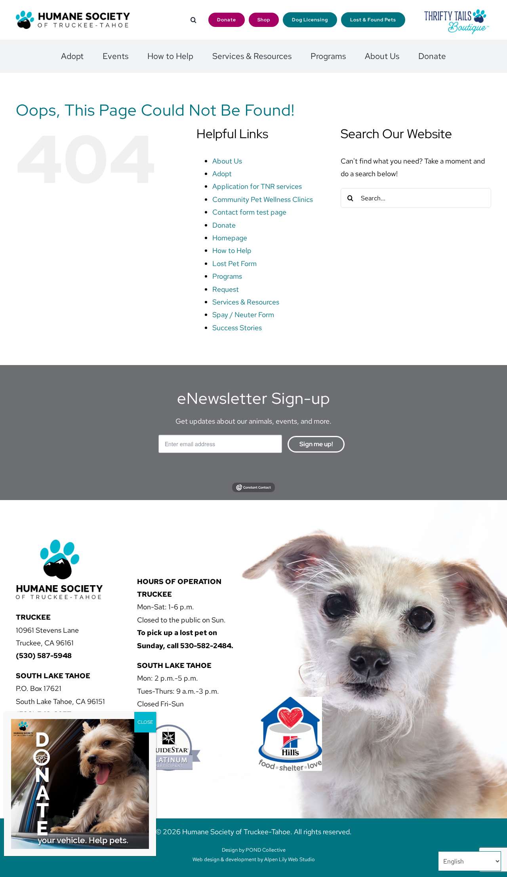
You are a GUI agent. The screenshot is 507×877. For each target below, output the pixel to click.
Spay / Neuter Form (243, 314)
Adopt (222, 173)
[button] (193, 20)
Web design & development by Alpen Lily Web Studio (254, 859)
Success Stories (237, 327)
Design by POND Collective (254, 850)
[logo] (73, 14)
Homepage (229, 237)
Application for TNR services (257, 186)
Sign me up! (316, 444)
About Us (227, 161)
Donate (224, 225)
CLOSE (145, 722)
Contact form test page (249, 212)
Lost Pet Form (234, 263)
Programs (227, 276)
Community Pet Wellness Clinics (262, 199)
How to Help (232, 250)
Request (225, 289)
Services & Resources (245, 301)
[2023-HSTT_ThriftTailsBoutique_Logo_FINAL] (456, 11)
